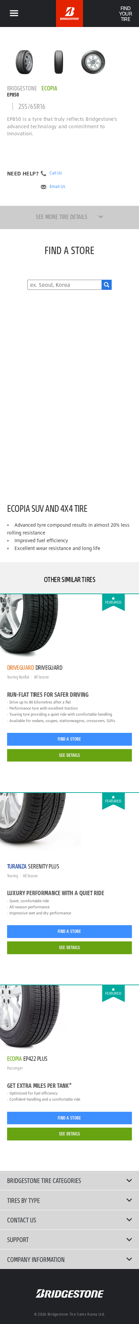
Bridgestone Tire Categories (44, 1180)
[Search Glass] (107, 285)
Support (18, 1239)
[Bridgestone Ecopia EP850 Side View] (93, 62)
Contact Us (21, 1219)
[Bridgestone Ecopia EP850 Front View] (59, 62)
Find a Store (69, 739)
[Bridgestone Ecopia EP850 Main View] (24, 62)
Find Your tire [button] (125, 13)
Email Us (57, 186)
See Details (69, 755)
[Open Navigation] (14, 13)
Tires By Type (23, 1200)
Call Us (56, 173)
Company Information (36, 1259)
